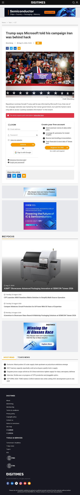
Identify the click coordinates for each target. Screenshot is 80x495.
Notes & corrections (12, 423)
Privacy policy (10, 414)
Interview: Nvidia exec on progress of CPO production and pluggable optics (32, 375)
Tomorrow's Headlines (13, 443)
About (8, 400)
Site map (9, 427)
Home (4, 22)
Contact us (9, 420)
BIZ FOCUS (8, 236)
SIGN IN (23, 145)
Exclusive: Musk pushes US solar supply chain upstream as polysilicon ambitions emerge (37, 364)
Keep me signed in (16, 140)
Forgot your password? (17, 162)
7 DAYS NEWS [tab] (24, 357)
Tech (10, 22)
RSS (7, 452)
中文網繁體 (9, 430)
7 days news (10, 446)
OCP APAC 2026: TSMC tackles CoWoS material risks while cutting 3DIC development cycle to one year (40, 380)
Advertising (9, 404)
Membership (10, 407)
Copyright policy (11, 417)
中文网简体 (9, 433)
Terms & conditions (12, 410)
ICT (16, 22)
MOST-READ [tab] (9, 357)
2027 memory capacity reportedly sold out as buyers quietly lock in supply (32, 368)
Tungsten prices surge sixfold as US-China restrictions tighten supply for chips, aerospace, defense (41, 372)
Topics (8, 449)
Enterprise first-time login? (18, 160)
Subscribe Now (39, 115)
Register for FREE (57, 147)
